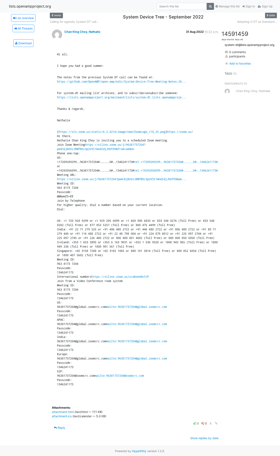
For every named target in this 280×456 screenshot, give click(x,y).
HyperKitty (139, 451)
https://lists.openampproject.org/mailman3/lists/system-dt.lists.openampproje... (122, 97)
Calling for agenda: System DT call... (74, 21)
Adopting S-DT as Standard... (257, 21)
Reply (61, 427)
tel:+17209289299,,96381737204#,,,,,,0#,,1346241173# (176, 162)
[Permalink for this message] (216, 423)
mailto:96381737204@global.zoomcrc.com (136, 307)
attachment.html (63, 412)
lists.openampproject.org (30, 6)
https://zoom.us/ (180, 132)
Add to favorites (240, 63)
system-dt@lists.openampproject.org (249, 45)
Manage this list (229, 6)
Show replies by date (204, 438)
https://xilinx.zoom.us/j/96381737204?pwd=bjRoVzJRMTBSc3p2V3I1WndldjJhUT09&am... (122, 179)
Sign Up (267, 6)
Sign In (250, 6)
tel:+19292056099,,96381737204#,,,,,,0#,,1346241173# (176, 170)
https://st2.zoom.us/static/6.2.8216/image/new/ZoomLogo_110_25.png (112, 132)
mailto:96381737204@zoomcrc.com (119, 376)
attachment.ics (62, 416)
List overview (24, 18)
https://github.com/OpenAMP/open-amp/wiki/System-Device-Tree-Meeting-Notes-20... (122, 81)
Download (25, 43)
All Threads (25, 28)
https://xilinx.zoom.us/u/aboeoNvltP (120, 277)
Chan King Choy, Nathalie (82, 31)
